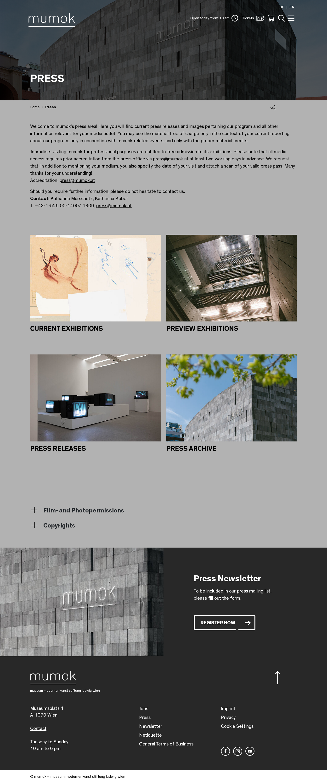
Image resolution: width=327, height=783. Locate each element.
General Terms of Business (166, 744)
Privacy (228, 717)
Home (35, 107)
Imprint (228, 708)
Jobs (143, 708)
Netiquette (150, 735)
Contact (38, 728)
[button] (214, 18)
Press (145, 717)
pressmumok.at (170, 159)
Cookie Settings (237, 726)
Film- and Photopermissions (83, 510)
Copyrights (59, 525)
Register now (218, 622)
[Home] (53, 18)
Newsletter (150, 726)
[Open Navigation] (290, 18)
